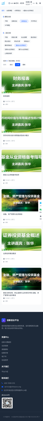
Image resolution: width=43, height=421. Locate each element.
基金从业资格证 (21, 45)
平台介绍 (5, 372)
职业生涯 (17, 41)
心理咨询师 (8, 53)
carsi (12, 3)
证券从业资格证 (10, 49)
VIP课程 (7, 25)
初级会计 (27, 41)
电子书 (4, 356)
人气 (17, 64)
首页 (3, 10)
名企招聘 (24, 37)
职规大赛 (14, 37)
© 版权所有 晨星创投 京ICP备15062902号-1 (26, 417)
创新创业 (14, 21)
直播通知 (5, 349)
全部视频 (5, 346)
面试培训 (33, 37)
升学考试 (34, 21)
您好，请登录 (20, 3)
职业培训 (7, 41)
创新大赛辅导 (6, 342)
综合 (11, 64)
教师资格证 (8, 45)
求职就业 (24, 21)
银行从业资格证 (23, 49)
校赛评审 (5, 353)
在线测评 (5, 360)
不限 (6, 21)
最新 (24, 64)
